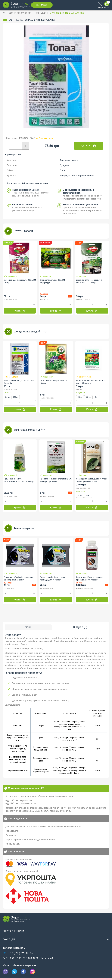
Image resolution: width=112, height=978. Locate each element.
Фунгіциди (41, 13)
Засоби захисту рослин (20, 13)
